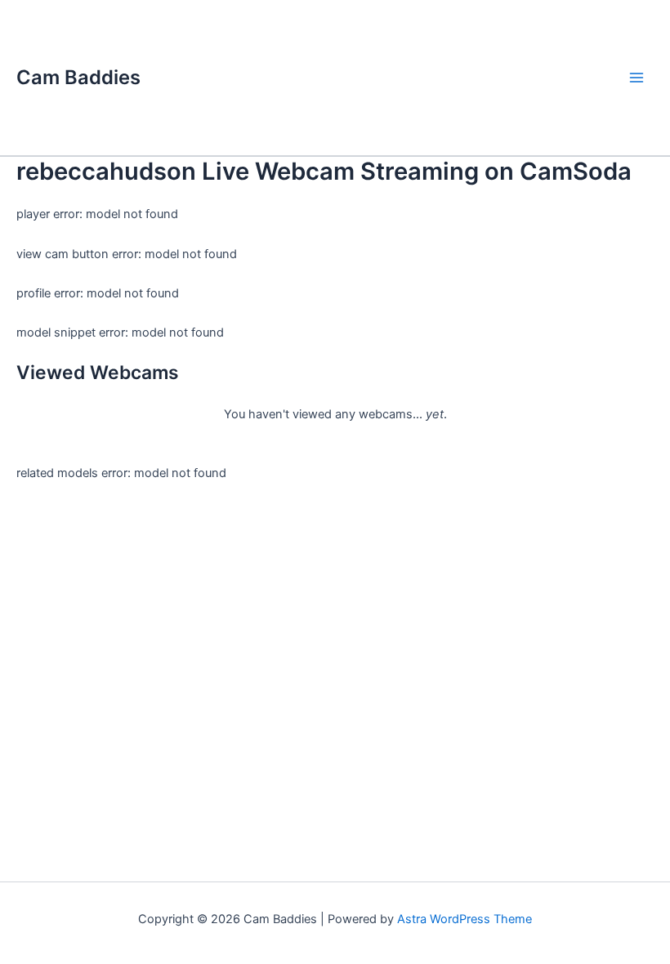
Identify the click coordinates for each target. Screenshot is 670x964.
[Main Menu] (636, 77)
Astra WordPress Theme (464, 919)
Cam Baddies (78, 77)
